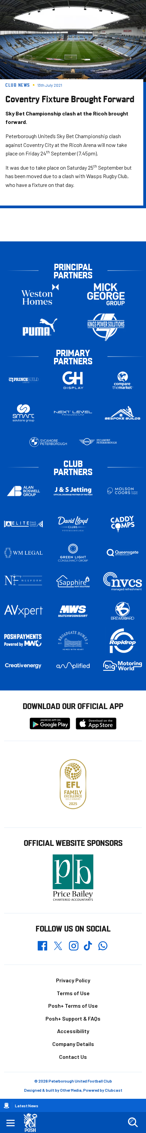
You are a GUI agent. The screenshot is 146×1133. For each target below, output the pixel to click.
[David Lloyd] (73, 524)
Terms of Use (73, 993)
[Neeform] (23, 581)
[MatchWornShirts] (73, 611)
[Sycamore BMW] (48, 442)
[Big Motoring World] (122, 666)
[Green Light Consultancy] (73, 552)
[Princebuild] (23, 380)
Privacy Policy (73, 980)
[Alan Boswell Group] (23, 491)
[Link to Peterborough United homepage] (33, 1122)
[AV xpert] (23, 611)
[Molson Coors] (122, 491)
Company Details (73, 1044)
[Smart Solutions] (23, 413)
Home (6, 1105)
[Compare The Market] (122, 380)
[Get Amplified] (73, 666)
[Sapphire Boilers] (73, 582)
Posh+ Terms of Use (73, 1005)
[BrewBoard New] (122, 611)
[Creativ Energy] (23, 665)
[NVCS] (122, 581)
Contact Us (73, 1056)
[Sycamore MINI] (97, 442)
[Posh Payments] (23, 640)
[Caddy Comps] (122, 524)
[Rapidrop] (122, 641)
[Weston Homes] (40, 294)
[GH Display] (73, 380)
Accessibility (73, 1031)
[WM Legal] (23, 552)
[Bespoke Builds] (122, 413)
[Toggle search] (133, 1122)
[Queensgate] (122, 552)
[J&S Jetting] (73, 491)
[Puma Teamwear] (40, 327)
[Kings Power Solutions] (105, 327)
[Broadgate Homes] (73, 640)
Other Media (70, 1090)
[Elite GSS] (23, 524)
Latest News (26, 1105)
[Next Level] (73, 413)
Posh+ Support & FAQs (73, 1018)
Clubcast (113, 1090)
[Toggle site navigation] (10, 1122)
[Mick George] (105, 294)
